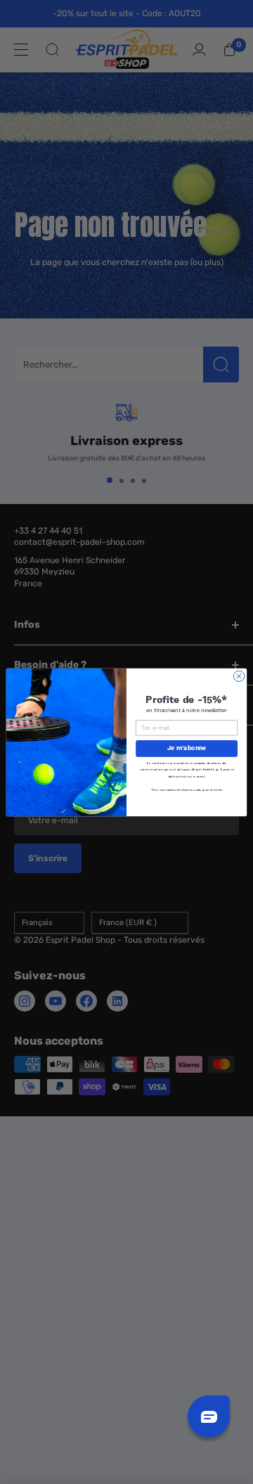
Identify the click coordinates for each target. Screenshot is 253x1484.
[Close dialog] (238, 676)
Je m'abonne (187, 747)
